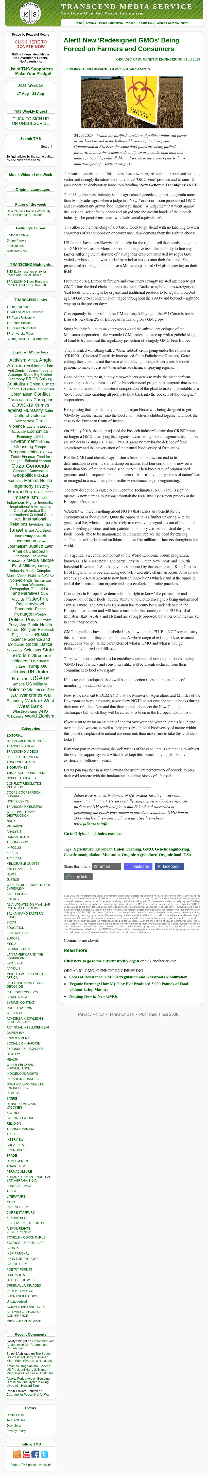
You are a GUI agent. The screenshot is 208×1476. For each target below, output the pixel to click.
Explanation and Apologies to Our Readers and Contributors (31, 1344)
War (14, 695)
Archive (91, 22)
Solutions (32, 650)
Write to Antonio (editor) (173, 22)
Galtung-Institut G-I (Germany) (27, 339)
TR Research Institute (21, 328)
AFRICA (12, 853)
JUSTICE (13, 880)
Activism (17, 360)
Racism (13, 629)
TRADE (12, 1155)
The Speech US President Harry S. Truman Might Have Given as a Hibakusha (30, 1357)
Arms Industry (41, 370)
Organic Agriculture (139, 854)
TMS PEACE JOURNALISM (26, 773)
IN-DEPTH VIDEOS (20, 1291)
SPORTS (13, 1248)
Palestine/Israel (30, 604)
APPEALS (14, 969)
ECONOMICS (16, 1150)
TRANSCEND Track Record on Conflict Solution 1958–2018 (28, 283)
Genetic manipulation (82, 854)
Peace (40, 609)
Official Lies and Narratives (32, 591)
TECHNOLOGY (17, 842)
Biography (16, 379)
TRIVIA (11, 1191)
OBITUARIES (16, 1275)
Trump (33, 666)
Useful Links (15, 1415)
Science (18, 639)
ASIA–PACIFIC (17, 894)
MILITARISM (15, 826)
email (105, 866)
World (31, 716)
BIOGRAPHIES (17, 767)
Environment (24, 441)
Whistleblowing (24, 711)
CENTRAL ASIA (17, 933)
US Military (36, 684)
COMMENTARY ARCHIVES (26, 1307)
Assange (15, 375)
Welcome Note (17, 251)
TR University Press (20, 333)
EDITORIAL (15, 735)
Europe (40, 447)
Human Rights (23, 491)
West (49, 700)
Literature (21, 556)
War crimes (31, 695)
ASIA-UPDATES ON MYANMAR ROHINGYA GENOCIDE (28, 906)
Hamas (31, 480)
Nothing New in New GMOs (93, 996)
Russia (42, 634)
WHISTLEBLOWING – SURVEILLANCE (22, 1066)
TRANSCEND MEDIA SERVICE (127, 6)
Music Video (16, 576)
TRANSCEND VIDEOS (22, 751)
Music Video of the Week (24, 1321)
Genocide (37, 466)
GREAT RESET (17, 1145)
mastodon (140, 866)
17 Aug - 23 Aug (30, 94)
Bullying (45, 379)
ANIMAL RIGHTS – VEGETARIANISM (20, 1230)
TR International (18, 307)
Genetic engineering (172, 849)
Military (30, 565)
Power (33, 619)
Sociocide (15, 650)
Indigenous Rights (22, 502)
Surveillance (39, 661)
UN (31, 671)
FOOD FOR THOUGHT (22, 1259)
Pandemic (24, 608)
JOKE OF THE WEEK (21, 1280)
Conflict (42, 394)
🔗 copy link (76, 876)
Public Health (40, 624)
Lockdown (39, 556)
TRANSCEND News (20, 746)
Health (46, 481)
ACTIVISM (14, 858)
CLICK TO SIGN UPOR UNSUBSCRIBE (30, 121)
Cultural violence (30, 415)
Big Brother (43, 374)
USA (36, 678)
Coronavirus (19, 399)
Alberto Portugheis (19, 1378)
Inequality (46, 502)
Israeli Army (24, 536)
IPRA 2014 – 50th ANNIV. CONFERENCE (24, 1314)
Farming (133, 849)
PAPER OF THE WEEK (22, 757)
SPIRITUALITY (17, 1264)
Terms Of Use (16, 1420)
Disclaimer (14, 1425)
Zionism (46, 716)
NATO (47, 575)
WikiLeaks (15, 716)
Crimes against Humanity (28, 407)
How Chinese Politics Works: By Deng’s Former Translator (28, 213)
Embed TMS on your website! (30, 1465)
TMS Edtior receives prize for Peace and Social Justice (26, 273)
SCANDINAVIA (17, 997)
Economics (37, 431)
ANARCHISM (16, 1166)
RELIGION (14, 1123)
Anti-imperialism (40, 366)
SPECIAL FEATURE (20, 1118)
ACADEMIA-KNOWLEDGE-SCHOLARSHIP (25, 1020)
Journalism (17, 546)
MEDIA (11, 944)
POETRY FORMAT (19, 1269)
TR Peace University (21, 317)
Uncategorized (17, 1301)
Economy (24, 437)
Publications (15, 246)
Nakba (34, 575)
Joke (41, 541)
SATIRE (12, 1098)
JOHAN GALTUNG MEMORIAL (28, 741)
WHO (43, 711)
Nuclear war (42, 581)
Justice (36, 546)
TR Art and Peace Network (25, 312)
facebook (171, 866)
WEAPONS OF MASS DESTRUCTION (21, 813)
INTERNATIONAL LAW (22, 992)
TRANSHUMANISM (20, 1129)
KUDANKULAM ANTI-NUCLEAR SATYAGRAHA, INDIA (29, 1178)
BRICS (32, 379)
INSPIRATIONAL (18, 1253)
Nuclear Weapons (30, 585)
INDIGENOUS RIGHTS (22, 1074)
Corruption (43, 399)
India (43, 498)
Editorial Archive (18, 235)
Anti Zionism (18, 370)
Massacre (16, 560)
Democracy (24, 421)
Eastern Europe (38, 426)
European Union (23, 451)
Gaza (17, 466)
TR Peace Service (19, 323)
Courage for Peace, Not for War (28, 1394)
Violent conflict (40, 690)
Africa (33, 360)
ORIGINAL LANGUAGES (24, 1285)
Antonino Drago (17, 1366)
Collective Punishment (37, 389)
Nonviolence (20, 580)
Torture (19, 666)
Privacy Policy (16, 1431)
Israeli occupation (30, 538)
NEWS (11, 874)
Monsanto (111, 854)
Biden (28, 374)
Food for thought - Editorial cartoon (30, 459)
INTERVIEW (15, 1139)
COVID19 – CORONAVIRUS (26, 1237)
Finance (28, 457)
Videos (130, 22)
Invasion (36, 524)
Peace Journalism (111, 22)
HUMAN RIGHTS (18, 837)
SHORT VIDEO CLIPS (22, 1296)
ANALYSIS (14, 831)
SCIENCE (13, 1113)
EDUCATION (15, 928)
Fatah (15, 457)
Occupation (19, 589)
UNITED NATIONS (19, 1008)
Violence (16, 689)
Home (78, 22)
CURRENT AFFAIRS (21, 1212)
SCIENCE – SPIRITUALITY (25, 1243)
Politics (16, 619)
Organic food (170, 854)
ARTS (11, 1134)
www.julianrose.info (90, 824)
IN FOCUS (14, 847)
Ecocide (19, 431)
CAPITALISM (15, 1033)
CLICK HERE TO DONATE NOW (31, 44)
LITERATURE (16, 1196)
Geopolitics (24, 475)
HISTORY (13, 1054)
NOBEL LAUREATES (21, 778)
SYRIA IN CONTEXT (20, 1002)
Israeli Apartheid (38, 530)
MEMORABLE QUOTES (23, 864)
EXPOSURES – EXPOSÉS (25, 1049)
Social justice (39, 644)
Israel (16, 530)
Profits (46, 620)
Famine (46, 452)
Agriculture (83, 849)
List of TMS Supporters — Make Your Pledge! (30, 71)
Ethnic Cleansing (32, 444)
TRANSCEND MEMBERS (24, 807)
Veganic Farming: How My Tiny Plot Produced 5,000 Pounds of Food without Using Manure (128, 986)
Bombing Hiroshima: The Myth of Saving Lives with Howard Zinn (28, 1382)
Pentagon (24, 614)
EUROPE (13, 938)
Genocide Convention (30, 471)
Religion (28, 629)
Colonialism (21, 394)
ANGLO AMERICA (19, 869)
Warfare (33, 700)
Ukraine (19, 671)
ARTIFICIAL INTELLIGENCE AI (28, 1027)
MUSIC (11, 1202)
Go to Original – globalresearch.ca (93, 833)
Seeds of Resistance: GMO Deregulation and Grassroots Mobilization (128, 977)
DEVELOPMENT (18, 1161)
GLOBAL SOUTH (18, 949)
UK (44, 666)
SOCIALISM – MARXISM (24, 1043)
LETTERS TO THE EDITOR (25, 1223)
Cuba (48, 411)
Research (46, 630)
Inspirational (20, 506)
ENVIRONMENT (18, 1038)
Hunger (47, 492)
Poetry (40, 614)
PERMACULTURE (19, 1171)
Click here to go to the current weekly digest (101, 961)
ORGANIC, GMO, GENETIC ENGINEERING (25, 1086)
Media (32, 560)
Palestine (37, 599)
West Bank (30, 706)
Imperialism (25, 497)
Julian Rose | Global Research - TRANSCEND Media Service (107, 68)
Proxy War (17, 625)
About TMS (145, 22)
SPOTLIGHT (15, 963)
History (42, 486)
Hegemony (22, 486)
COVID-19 (22, 405)
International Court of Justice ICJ (32, 508)
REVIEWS (14, 1093)
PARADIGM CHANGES (23, 1079)
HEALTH (13, 1059)
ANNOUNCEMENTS (21, 762)
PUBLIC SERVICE (19, 1186)
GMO (148, 849)
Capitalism (17, 383)
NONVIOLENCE (18, 801)
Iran (47, 524)
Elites (38, 436)
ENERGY (13, 899)
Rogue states (22, 635)
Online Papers (16, 240)
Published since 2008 (158, 1014)
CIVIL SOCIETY (17, 1207)
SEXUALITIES (16, 1218)
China (34, 384)
